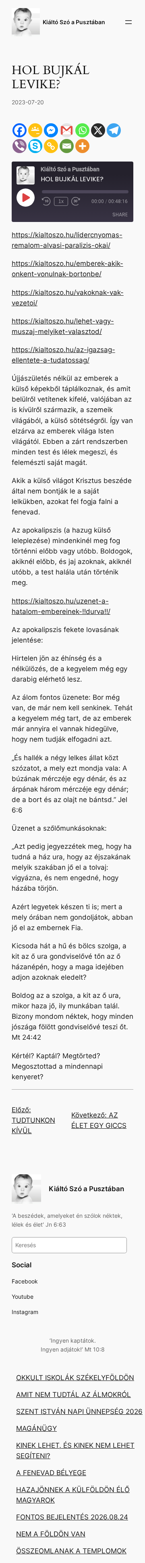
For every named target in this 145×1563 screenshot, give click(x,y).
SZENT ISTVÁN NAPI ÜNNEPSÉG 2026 (79, 1412)
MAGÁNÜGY (36, 1428)
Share (120, 214)
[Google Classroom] (35, 130)
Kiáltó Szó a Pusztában (74, 22)
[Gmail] (67, 130)
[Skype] (35, 146)
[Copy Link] (51, 146)
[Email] (67, 146)
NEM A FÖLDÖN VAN (50, 1534)
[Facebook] (19, 130)
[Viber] (19, 146)
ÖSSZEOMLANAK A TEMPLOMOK (71, 1551)
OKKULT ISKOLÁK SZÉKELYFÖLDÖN (75, 1378)
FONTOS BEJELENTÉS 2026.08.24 (72, 1517)
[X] (98, 130)
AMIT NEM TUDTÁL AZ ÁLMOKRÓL (73, 1395)
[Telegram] (114, 130)
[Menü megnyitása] (128, 22)
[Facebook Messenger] (51, 130)
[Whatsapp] (82, 130)
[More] (82, 146)
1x (61, 201)
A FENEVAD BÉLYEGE (51, 1473)
